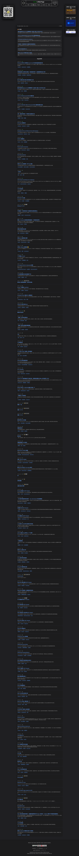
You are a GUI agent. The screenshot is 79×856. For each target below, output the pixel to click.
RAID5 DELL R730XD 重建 (22, 450)
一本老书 (19, 171)
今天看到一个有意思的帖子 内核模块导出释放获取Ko (27, 44)
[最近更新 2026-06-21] (22, 112)
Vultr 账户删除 (20, 822)
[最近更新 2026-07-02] (22, 78)
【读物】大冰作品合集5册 (22, 317)
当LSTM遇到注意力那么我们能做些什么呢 (25, 79)
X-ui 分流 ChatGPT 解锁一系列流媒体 (24, 351)
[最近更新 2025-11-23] (22, 218)
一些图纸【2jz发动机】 (21, 395)
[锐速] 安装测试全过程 (21, 229)
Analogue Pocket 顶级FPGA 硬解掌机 (24, 295)
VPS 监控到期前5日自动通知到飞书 (24, 274)
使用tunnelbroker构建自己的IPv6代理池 (25, 52)
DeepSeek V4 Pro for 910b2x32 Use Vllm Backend (27, 130)
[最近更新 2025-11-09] (22, 272)
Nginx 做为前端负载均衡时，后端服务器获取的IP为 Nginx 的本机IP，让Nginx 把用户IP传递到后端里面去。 (38, 813)
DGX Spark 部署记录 (21, 122)
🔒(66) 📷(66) (26, 403)
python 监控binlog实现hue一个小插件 (24, 532)
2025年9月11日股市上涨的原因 (23, 709)
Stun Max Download (21, 154)
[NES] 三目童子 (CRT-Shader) (23, 668)
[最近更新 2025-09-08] (22, 804)
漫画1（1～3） (20, 415)
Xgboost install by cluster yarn (23, 726)
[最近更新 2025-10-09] (22, 418)
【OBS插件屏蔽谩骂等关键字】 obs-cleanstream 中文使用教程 (29, 498)
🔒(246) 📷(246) (26, 413)
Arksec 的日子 (20, 777)
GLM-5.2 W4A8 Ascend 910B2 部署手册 (25, 95)
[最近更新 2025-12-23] (22, 187)
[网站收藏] (19, 480)
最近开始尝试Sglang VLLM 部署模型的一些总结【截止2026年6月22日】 (30, 31)
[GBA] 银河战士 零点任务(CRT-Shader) (25, 612)
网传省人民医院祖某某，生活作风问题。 (25, 282)
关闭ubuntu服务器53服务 (22, 238)
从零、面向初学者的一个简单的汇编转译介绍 (26, 113)
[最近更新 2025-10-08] (22, 426)
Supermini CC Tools (21, 782)
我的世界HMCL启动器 (21, 420)
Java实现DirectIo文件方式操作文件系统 (25, 523)
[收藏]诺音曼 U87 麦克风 (22, 442)
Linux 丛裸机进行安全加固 (22, 744)
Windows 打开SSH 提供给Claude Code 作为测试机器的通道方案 (30, 62)
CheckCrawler (20, 576)
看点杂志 (19, 436)
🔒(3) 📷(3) (25, 775)
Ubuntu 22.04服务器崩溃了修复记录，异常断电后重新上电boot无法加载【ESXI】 (33, 378)
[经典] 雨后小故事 (20, 485)
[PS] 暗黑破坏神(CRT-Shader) (23, 599)
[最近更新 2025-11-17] (22, 254)
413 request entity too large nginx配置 (25, 265)
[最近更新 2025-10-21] (22, 812)
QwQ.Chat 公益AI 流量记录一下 (23, 701)
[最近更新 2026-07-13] (22, 94)
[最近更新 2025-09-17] (22, 522)
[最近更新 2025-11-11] (22, 408)
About (49, 4)
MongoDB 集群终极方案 (22, 566)
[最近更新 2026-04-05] (22, 145)
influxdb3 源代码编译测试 (22, 360)
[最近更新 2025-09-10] (22, 821)
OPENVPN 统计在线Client (22, 48)
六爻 (18, 334)
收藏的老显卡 (20, 428)
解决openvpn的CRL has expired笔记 (24, 467)
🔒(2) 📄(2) (25, 204)
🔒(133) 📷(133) (26, 408)
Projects (38, 4)
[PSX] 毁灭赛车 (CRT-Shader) (23, 604)
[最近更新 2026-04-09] (22, 153)
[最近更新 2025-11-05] (22, 574)
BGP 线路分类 (20, 799)
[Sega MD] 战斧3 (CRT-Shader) (23, 620)
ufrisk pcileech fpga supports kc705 (24, 790)
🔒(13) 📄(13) (26, 434)
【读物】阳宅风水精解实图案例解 (23, 325)
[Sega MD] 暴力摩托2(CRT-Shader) (24, 582)
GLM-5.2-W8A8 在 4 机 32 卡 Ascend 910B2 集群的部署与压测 (29, 35)
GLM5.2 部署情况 (20, 138)
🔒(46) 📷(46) (26, 484)
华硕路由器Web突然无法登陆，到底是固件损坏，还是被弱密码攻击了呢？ (31, 71)
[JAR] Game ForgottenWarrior (23, 652)
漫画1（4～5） (20, 409)
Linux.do (43, 4)
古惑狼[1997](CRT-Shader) (22, 507)
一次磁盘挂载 (20, 540)
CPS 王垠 (19, 753)
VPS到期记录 (20, 342)
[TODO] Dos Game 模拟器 (22, 636)
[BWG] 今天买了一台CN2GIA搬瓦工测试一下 (26, 387)
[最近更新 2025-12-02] (22, 236)
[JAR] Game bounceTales (22, 644)
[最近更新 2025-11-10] (22, 263)
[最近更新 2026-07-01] (22, 103)
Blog (33, 4)
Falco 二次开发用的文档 (22, 769)
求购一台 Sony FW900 (21, 459)
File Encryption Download (22, 146)
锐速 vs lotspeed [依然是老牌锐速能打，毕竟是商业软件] (28, 220)
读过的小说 (19, 761)
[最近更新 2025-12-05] (22, 204)
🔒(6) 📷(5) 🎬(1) (26, 280)
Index (28, 4)
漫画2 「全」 (19, 404)
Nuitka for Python (21, 717)
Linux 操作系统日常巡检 (22, 557)
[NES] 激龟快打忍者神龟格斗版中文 (24, 660)
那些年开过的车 (20, 312)
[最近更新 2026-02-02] (22, 162)
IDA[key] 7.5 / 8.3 (20, 206)
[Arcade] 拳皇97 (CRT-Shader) (23, 490)
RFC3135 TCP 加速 (21, 197)
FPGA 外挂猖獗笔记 (21, 685)
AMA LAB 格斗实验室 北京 (22, 693)
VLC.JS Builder (20, 369)
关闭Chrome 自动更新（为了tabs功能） (25, 163)
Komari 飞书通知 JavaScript (22, 287)
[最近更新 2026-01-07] (22, 170)
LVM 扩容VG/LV (20, 735)
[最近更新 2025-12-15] (22, 196)
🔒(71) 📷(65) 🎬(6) (27, 574)
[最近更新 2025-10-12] (22, 434)
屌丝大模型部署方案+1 (21, 676)
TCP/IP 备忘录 (20, 188)
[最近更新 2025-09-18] (22, 497)
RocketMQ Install (20, 805)
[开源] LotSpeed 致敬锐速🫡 (23, 247)
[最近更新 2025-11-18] (22, 245)
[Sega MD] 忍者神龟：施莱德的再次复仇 (25, 590)
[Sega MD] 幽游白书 (21, 628)
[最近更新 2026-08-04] (22, 61)
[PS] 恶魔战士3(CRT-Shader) (23, 515)
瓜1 (18, 475)
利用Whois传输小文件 (21, 549)
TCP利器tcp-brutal (21, 256)
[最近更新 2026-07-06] (22, 70)
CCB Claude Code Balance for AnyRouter (25, 39)
